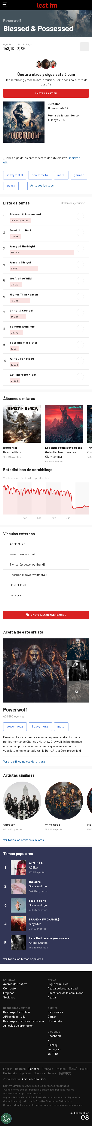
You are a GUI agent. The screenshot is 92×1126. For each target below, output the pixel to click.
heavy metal (14, 175)
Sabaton (9, 824)
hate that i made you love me (49, 938)
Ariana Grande (38, 942)
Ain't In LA (36, 863)
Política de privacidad (41, 1089)
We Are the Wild (21, 278)
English (7, 1068)
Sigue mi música (58, 984)
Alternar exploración (5, 5)
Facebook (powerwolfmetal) (28, 574)
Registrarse (55, 1012)
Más (87, 216)
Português (10, 1073)
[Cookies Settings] (6, 1118)
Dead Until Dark (21, 230)
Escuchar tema (80, 216)
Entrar (52, 1016)
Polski (84, 1068)
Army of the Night (22, 246)
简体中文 (65, 1073)
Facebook (54, 1036)
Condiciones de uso (16, 1089)
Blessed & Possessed (25, 214)
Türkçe (52, 1073)
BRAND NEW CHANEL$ (44, 919)
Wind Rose (52, 824)
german (79, 175)
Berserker (10, 447)
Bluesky (52, 1045)
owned (10, 185)
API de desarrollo (14, 1016)
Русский (25, 1073)
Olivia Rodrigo (38, 886)
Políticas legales (64, 1089)
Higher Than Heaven (24, 294)
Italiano (61, 1068)
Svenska (39, 1073)
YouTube (53, 1053)
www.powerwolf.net (22, 554)
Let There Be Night (23, 374)
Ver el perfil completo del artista (24, 761)
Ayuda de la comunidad (63, 988)
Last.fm (47, 5)
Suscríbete (55, 1021)
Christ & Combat (21, 310)
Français (47, 1068)
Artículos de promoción (18, 1025)
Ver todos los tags (42, 185)
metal (61, 175)
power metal (40, 175)
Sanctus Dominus (22, 326)
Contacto (9, 988)
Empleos (8, 993)
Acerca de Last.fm (15, 984)
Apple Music (17, 544)
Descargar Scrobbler (16, 1012)
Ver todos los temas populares (23, 959)
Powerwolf (15, 709)
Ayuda (52, 997)
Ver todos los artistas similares (23, 840)
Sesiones (9, 997)
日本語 (72, 1068)
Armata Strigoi (20, 262)
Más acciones (84, 46)
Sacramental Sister (23, 342)
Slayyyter (35, 924)
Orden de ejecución (73, 203)
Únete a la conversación (48, 614)
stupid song (37, 900)
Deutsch (20, 1068)
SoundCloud (18, 585)
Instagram (16, 595)
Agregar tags (24, 186)
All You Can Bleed (22, 358)
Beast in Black (12, 452)
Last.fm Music (34, 1093)
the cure (35, 881)
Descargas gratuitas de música (23, 1021)
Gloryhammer (53, 456)
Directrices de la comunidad (65, 993)
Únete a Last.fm (46, 93)
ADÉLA (33, 867)
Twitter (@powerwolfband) (27, 564)
